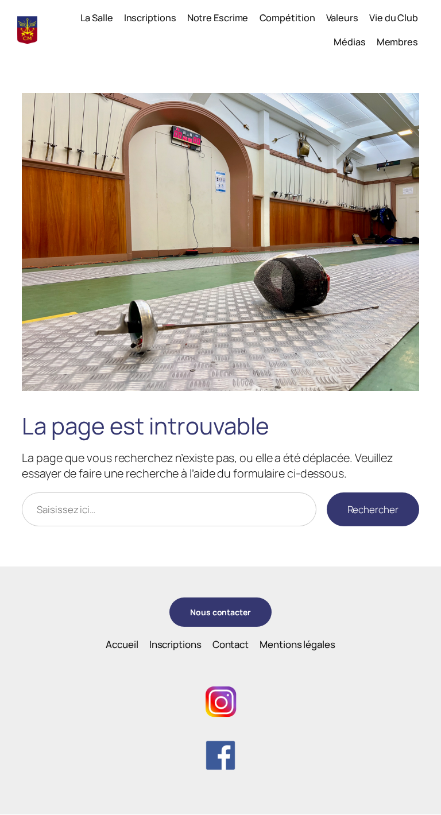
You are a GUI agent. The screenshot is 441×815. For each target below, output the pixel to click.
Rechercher (373, 509)
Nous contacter (220, 612)
